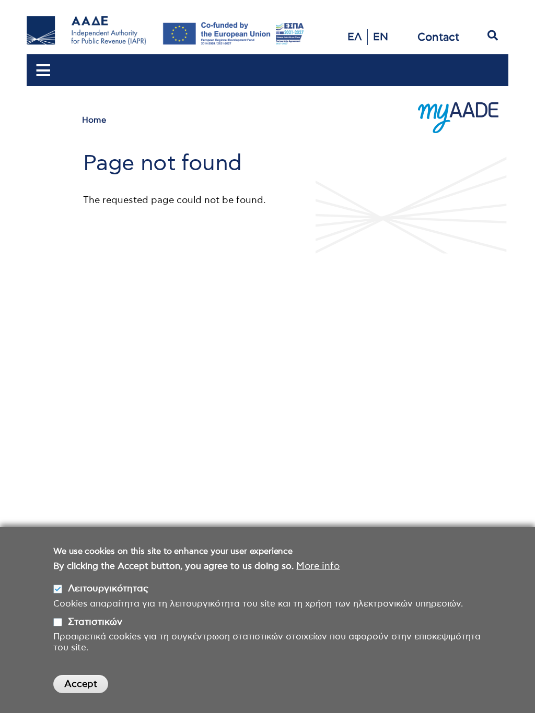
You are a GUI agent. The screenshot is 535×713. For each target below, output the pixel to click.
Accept (80, 684)
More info (318, 566)
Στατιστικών (95, 622)
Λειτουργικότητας (108, 588)
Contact (438, 37)
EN (380, 37)
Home (94, 120)
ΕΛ (354, 37)
